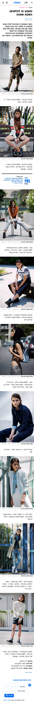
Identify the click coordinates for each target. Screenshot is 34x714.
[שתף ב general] (3, 3)
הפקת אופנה (28, 672)
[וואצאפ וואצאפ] (7, 3)
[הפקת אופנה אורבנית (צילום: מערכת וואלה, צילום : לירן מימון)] (17, 68)
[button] (25, 2)
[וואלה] (17, 3)
